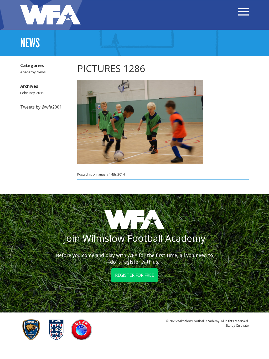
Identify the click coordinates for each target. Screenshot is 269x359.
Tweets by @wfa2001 (41, 107)
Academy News (33, 72)
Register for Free (134, 275)
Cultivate (242, 325)
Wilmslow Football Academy (50, 14)
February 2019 (32, 92)
